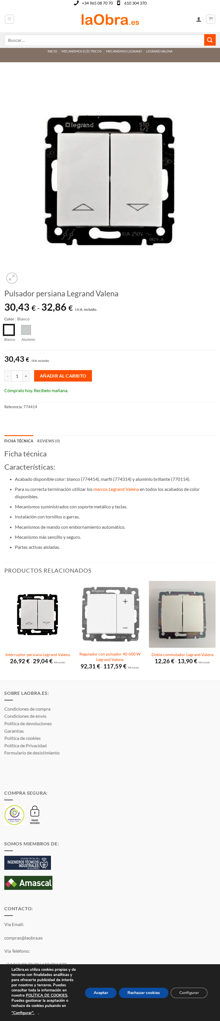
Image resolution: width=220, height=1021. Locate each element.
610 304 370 (135, 3)
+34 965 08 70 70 (97, 3)
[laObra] (110, 19)
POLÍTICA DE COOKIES (46, 995)
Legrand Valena (159, 51)
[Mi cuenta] (199, 19)
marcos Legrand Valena (116, 489)
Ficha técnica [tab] (18, 441)
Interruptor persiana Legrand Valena (37, 654)
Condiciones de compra (27, 708)
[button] (9, 19)
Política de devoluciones (28, 723)
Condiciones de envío (25, 716)
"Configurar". (22, 1013)
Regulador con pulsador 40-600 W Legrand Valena (109, 657)
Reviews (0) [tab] (48, 441)
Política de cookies (22, 738)
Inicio (52, 51)
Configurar (189, 992)
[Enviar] (210, 39)
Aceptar (101, 992)
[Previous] (4, 630)
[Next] (215, 630)
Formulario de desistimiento (32, 752)
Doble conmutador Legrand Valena (182, 654)
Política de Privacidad (25, 745)
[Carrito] (210, 19)
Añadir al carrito (63, 375)
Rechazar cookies (143, 992)
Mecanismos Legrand (124, 51)
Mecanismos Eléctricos (82, 51)
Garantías (14, 731)
